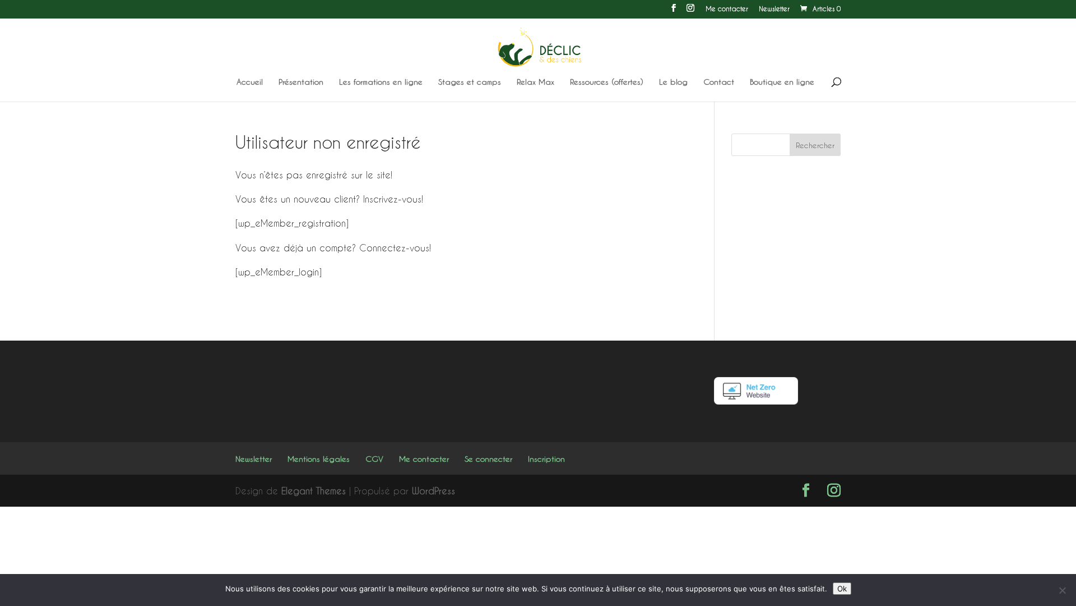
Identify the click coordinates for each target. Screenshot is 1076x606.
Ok (842, 588)
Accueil (249, 82)
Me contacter (727, 8)
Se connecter (488, 458)
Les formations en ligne (381, 82)
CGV (374, 458)
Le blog (673, 82)
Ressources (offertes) (606, 82)
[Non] (1062, 590)
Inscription (546, 458)
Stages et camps (469, 82)
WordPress (433, 490)
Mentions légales (318, 458)
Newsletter (774, 8)
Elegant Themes (313, 490)
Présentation (301, 82)
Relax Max (535, 82)
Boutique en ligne (782, 82)
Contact (718, 82)
